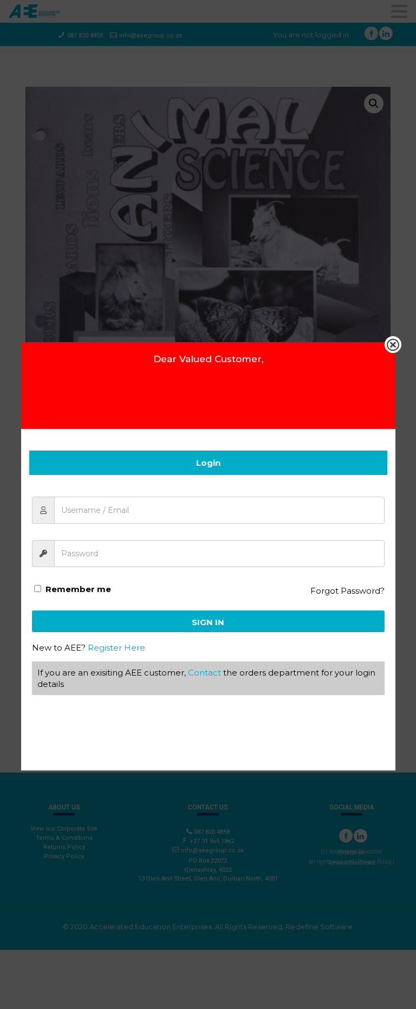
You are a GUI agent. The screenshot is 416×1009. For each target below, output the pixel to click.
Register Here (116, 647)
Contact (204, 672)
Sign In (208, 622)
